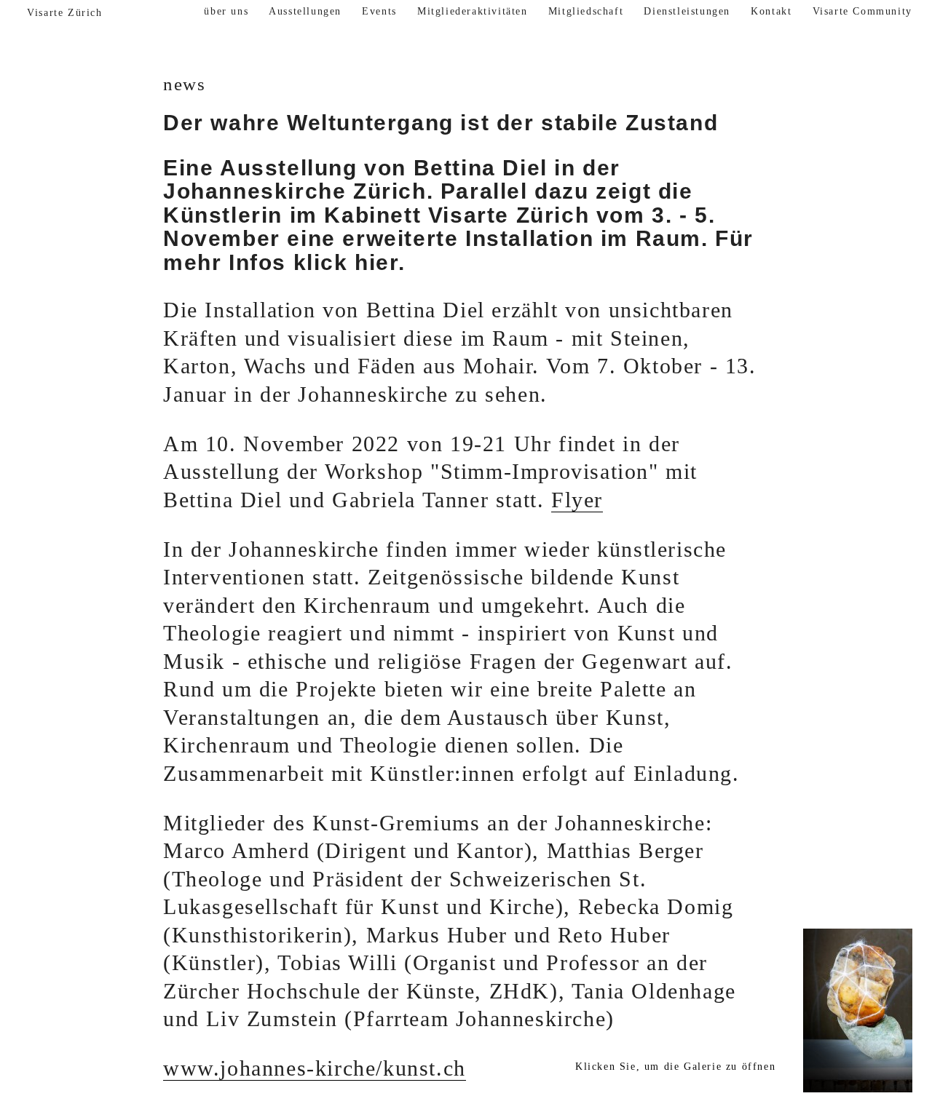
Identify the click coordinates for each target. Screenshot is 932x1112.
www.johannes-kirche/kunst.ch (314, 1068)
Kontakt (771, 11)
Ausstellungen (305, 11)
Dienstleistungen (687, 11)
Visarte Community (862, 11)
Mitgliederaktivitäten (472, 11)
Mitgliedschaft (585, 11)
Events (379, 11)
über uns (226, 11)
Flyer (577, 500)
